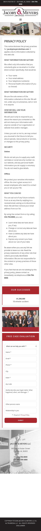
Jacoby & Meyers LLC (27, 521)
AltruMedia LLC (11, 523)
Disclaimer (20, 526)
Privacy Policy (25, 415)
